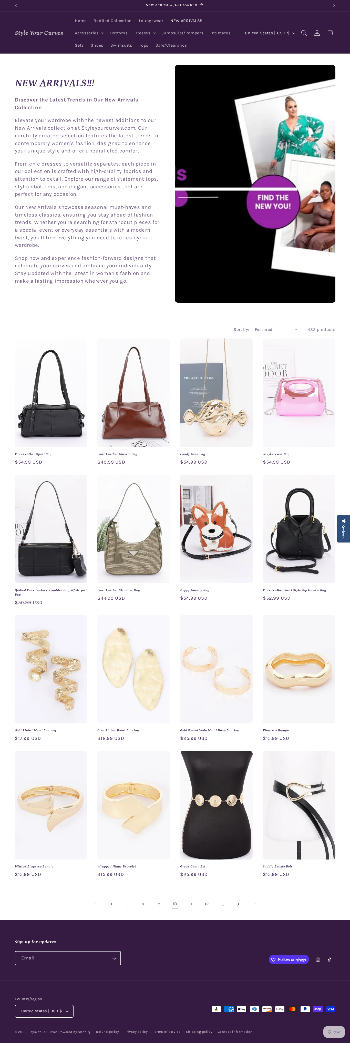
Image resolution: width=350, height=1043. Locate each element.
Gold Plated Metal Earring (35, 730)
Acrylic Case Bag (276, 454)
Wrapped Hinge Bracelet (116, 866)
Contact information (235, 1032)
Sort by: (241, 329)
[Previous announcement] (16, 5)
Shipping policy (199, 1032)
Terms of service (166, 1032)
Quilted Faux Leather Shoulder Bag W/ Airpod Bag (51, 592)
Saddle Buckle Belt (277, 866)
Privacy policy (136, 1032)
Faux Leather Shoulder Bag (118, 590)
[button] (88, 33)
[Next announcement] (334, 5)
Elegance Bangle (276, 730)
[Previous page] (95, 904)
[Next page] (254, 904)
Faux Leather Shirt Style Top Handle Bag (294, 590)
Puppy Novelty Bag (194, 590)
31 (238, 904)
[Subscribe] (113, 958)
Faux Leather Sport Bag (33, 454)
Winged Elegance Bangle (34, 866)
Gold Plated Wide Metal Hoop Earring (209, 730)
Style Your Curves (43, 1032)
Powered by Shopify (75, 1032)
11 (190, 904)
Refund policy (107, 1032)
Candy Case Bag (192, 454)
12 (207, 904)
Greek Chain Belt (193, 866)
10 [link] (175, 904)
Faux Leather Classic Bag (117, 454)
